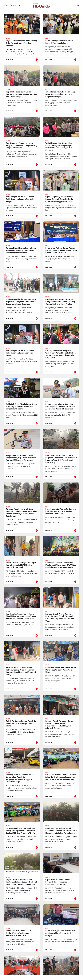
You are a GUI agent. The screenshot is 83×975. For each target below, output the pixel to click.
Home (6, 5)
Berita (13, 5)
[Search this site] (78, 5)
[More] (19, 5)
